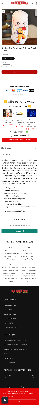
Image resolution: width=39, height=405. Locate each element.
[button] (2, 3)
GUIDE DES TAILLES (10, 314)
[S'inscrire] (32, 375)
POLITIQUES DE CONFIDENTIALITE (15, 340)
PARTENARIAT (8, 358)
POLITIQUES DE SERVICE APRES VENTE (16, 345)
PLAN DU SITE (8, 323)
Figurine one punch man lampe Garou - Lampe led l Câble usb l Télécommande (31, 122)
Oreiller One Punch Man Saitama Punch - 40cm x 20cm (7, 120)
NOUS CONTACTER (10, 305)
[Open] (5, 400)
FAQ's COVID (8, 310)
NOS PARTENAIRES (10, 363)
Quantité (4, 63)
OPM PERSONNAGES (10, 328)
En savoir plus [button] (8, 396)
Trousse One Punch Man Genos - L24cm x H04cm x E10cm (19, 121)
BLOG (6, 354)
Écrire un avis (19, 231)
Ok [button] (19, 401)
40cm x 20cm (8, 58)
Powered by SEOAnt (19, 95)
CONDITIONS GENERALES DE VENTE (15, 349)
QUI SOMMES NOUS (10, 319)
